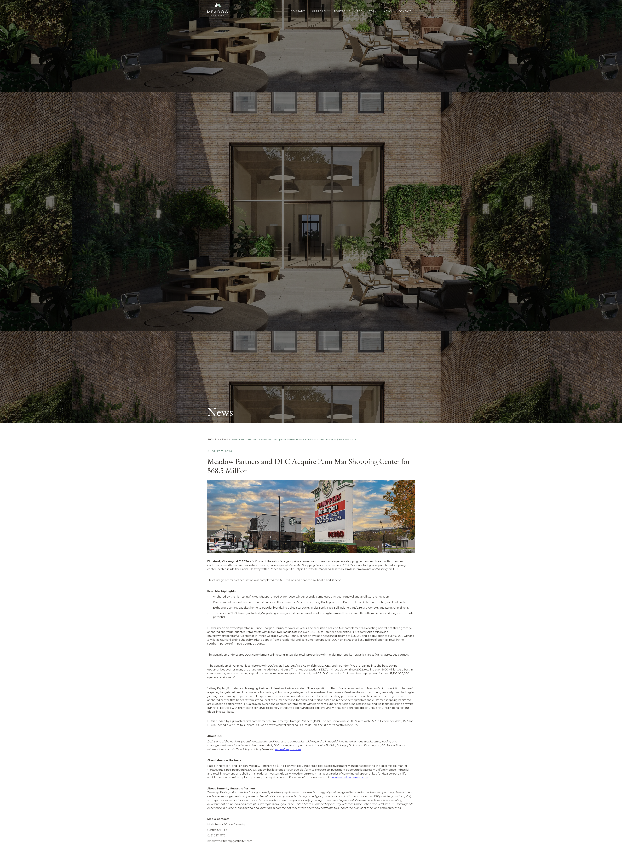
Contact (405, 11)
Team (373, 11)
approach (319, 11)
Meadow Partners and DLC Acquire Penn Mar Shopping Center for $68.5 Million (294, 439)
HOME (212, 439)
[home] (218, 9)
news (224, 439)
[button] (615, 211)
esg (360, 11)
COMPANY (298, 11)
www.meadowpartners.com (350, 777)
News (387, 11)
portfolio (342, 11)
